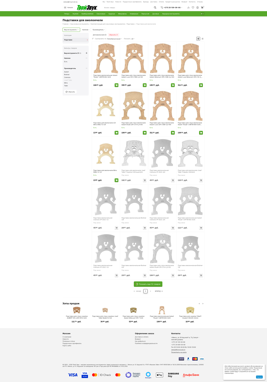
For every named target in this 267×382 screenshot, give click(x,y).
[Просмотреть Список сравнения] (188, 7)
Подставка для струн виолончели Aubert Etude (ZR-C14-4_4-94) (134, 123)
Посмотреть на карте (178, 352)
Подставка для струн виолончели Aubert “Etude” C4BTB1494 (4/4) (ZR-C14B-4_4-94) (190, 124)
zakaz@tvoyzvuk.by (70, 2)
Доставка (153, 2)
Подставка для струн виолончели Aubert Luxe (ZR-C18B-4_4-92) (134, 76)
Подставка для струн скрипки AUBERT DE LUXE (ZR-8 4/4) (101, 317)
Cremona (67, 77)
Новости (118, 2)
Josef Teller (68, 80)
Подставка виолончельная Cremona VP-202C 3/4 (159, 219)
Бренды (146, 2)
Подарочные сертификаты (132, 2)
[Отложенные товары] (193, 7)
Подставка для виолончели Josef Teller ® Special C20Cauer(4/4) (133, 171)
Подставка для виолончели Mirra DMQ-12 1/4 (105, 171)
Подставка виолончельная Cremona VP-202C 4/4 (159, 171)
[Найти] (155, 7)
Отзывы (200, 2)
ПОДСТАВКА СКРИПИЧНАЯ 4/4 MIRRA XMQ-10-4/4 (73, 317)
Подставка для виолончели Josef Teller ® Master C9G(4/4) (190, 171)
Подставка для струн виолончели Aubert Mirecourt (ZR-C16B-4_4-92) (162, 76)
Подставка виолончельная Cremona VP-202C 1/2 (102, 219)
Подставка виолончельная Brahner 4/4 (134, 266)
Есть (65, 61)
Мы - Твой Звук (108, 2)
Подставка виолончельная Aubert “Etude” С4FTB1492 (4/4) (190, 219)
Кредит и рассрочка (173, 2)
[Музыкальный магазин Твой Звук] (87, 7)
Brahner (66, 74)
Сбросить (112, 35)
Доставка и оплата (141, 337)
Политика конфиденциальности (146, 343)
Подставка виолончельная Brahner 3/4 (134, 219)
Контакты (192, 2)
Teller (66, 86)
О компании (67, 337)
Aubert (66, 72)
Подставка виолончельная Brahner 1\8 (190, 266)
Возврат (184, 2)
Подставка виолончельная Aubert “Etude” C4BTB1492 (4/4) (105, 76)
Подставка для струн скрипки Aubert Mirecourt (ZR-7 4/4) (158, 317)
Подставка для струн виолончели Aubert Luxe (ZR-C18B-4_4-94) (162, 123)
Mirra (66, 83)
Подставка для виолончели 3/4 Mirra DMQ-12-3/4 (104, 123)
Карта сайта (67, 345)
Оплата (161, 2)
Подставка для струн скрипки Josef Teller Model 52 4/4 (129, 317)
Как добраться (140, 341)
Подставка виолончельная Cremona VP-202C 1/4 (102, 266)
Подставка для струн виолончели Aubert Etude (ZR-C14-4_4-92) (162, 266)
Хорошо (259, 377)
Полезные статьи (69, 341)
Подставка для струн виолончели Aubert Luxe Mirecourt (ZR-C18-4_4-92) (190, 76)
